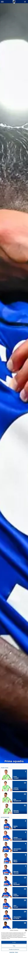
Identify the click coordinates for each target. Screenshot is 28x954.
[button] (26, 930)
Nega (14, 945)
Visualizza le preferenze (14, 949)
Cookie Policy (11, 952)
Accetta (14, 942)
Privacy (16, 952)
